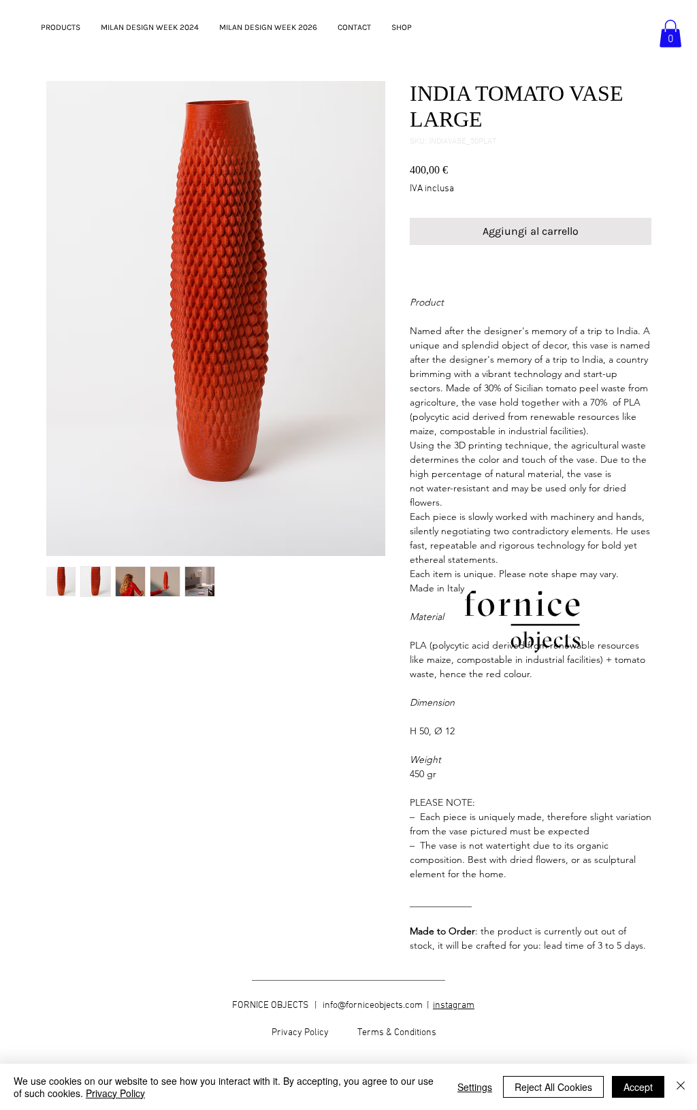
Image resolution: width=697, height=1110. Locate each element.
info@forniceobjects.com (373, 1005)
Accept (638, 1087)
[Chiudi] (680, 1087)
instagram (453, 1005)
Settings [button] (474, 1087)
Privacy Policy (115, 1093)
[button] (670, 34)
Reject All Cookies (553, 1087)
